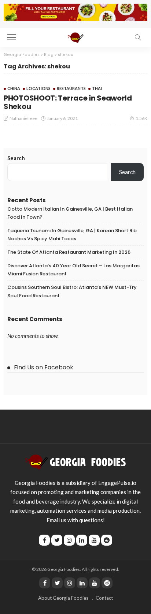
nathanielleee (23, 118)
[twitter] (57, 582)
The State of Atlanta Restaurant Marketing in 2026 (68, 252)
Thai (97, 88)
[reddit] (107, 582)
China (13, 88)
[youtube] (94, 582)
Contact (104, 598)
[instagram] (69, 582)
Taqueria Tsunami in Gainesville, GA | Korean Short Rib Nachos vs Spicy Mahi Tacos (72, 234)
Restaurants (71, 88)
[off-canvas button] (11, 37)
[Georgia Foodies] (75, 460)
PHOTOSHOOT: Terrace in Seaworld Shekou (68, 102)
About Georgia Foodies (63, 598)
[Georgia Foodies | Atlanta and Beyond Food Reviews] (75, 36)
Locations (38, 88)
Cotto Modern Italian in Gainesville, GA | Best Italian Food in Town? (70, 213)
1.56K (141, 118)
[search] (137, 37)
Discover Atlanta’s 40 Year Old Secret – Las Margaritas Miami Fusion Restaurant (73, 269)
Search (16, 158)
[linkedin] (82, 582)
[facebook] (44, 582)
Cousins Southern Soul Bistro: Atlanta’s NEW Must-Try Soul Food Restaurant (72, 291)
